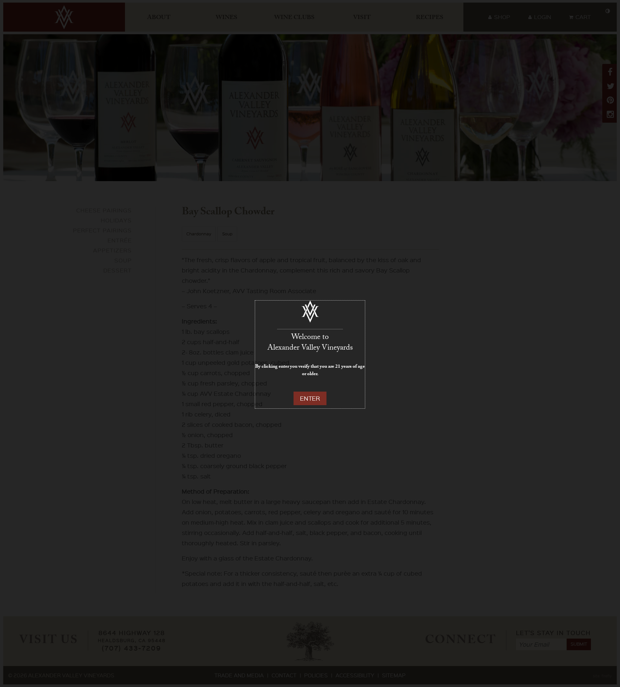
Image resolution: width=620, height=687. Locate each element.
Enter (310, 398)
